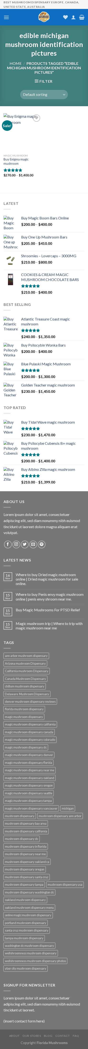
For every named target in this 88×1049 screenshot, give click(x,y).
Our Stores (32, 1035)
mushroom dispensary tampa (24, 884)
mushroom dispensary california (26, 831)
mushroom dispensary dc (21, 839)
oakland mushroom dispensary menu (29, 907)
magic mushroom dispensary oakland (29, 778)
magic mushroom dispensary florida (28, 762)
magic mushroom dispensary (24, 717)
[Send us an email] (33, 544)
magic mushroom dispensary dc (26, 747)
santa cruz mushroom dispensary (26, 930)
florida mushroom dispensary (24, 709)
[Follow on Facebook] (8, 544)
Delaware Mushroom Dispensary (27, 694)
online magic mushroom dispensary (28, 915)
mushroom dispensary (19, 816)
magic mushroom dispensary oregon (29, 785)
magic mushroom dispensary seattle (28, 793)
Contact (62, 1035)
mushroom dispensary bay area (25, 823)
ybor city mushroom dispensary (25, 968)
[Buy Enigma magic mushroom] (23, 132)
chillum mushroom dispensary (24, 686)
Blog (48, 1035)
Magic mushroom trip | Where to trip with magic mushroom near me (49, 625)
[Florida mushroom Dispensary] (44, 17)
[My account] (73, 17)
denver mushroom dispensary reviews (30, 701)
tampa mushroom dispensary (24, 938)
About (14, 1035)
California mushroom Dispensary (26, 671)
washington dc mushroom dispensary (29, 946)
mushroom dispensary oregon (24, 869)
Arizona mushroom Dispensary (25, 663)
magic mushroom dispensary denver (29, 755)
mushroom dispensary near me (25, 854)
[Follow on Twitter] (25, 544)
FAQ (76, 1035)
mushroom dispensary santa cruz (26, 877)
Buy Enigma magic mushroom (16, 161)
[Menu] (6, 17)
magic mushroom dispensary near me (29, 770)
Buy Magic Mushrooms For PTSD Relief (48, 610)
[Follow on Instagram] (16, 544)
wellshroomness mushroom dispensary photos (35, 961)
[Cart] (81, 17)
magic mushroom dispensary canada (29, 732)
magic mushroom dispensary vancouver (31, 808)
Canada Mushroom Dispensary (25, 679)
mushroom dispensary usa (65, 884)
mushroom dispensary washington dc (29, 892)
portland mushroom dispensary (25, 923)
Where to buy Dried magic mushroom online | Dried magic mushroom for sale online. (47, 579)
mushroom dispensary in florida (25, 846)
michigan (68, 808)
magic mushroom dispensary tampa (28, 801)
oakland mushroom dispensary (25, 900)
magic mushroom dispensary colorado (30, 739)
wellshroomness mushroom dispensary (31, 953)
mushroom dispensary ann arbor (60, 816)
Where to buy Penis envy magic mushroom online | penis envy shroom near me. (50, 596)
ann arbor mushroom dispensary (26, 656)
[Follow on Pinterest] (42, 544)
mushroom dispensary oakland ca (27, 862)
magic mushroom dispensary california (30, 724)
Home (16, 63)
